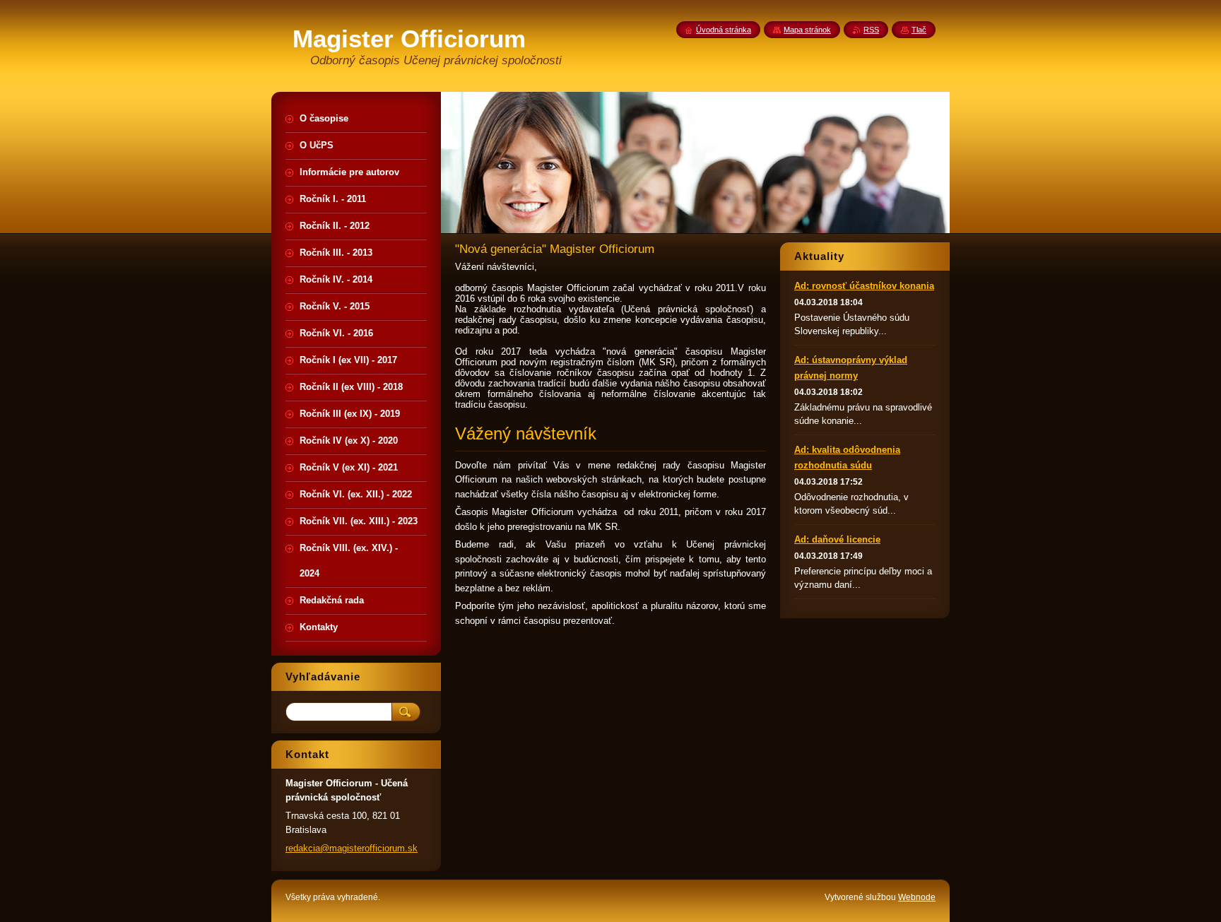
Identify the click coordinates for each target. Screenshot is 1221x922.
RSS (871, 29)
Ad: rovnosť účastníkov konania (864, 285)
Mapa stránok (807, 29)
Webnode (917, 897)
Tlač (919, 29)
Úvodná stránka (723, 29)
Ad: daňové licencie (837, 539)
